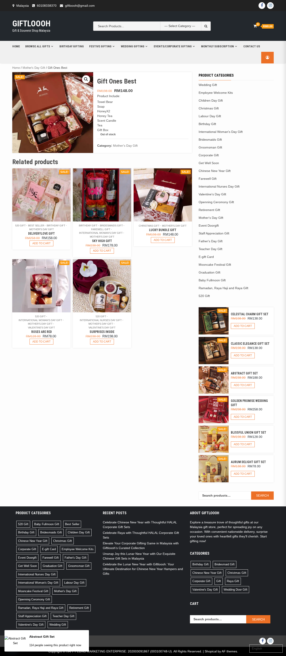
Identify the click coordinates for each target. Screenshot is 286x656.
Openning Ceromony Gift (216, 202)
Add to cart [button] (102, 250)
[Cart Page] (255, 26)
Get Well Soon (209, 163)
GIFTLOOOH (31, 23)
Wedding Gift (208, 85)
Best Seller (36, 225)
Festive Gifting (100, 46)
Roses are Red (41, 332)
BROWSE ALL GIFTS (37, 46)
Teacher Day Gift (210, 249)
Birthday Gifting (71, 46)
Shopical (211, 651)
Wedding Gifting (132, 46)
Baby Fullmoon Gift (212, 280)
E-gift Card (206, 257)
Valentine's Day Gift (41, 327)
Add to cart (41, 243)
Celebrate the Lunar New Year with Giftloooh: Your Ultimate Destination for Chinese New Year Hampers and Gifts (143, 568)
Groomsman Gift (210, 147)
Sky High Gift (102, 241)
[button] (86, 79)
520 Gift (20, 225)
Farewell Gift (100, 229)
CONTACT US (251, 46)
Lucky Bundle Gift (162, 230)
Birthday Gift (56, 225)
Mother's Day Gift (34, 67)
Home (16, 67)
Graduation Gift (209, 272)
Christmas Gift (149, 225)
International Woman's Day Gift (101, 233)
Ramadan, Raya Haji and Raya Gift (223, 288)
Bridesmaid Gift (224, 564)
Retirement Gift (209, 210)
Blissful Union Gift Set (248, 432)
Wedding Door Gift (235, 589)
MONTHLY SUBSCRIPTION (217, 46)
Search (262, 495)
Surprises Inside (102, 332)
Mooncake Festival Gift (215, 264)
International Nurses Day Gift (101, 320)
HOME (16, 46)
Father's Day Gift (211, 241)
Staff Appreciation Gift (214, 233)
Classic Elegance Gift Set (250, 343)
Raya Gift (233, 581)
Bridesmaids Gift (111, 225)
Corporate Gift (209, 155)
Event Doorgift (209, 225)
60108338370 (47, 5)
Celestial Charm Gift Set (249, 314)
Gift (218, 581)
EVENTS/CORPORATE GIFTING (173, 46)
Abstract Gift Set (244, 373)
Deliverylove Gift (41, 233)
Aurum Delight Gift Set (248, 462)
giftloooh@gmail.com (80, 5)
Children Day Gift (211, 100)
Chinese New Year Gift (215, 171)
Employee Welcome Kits (216, 92)
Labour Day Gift (210, 116)
